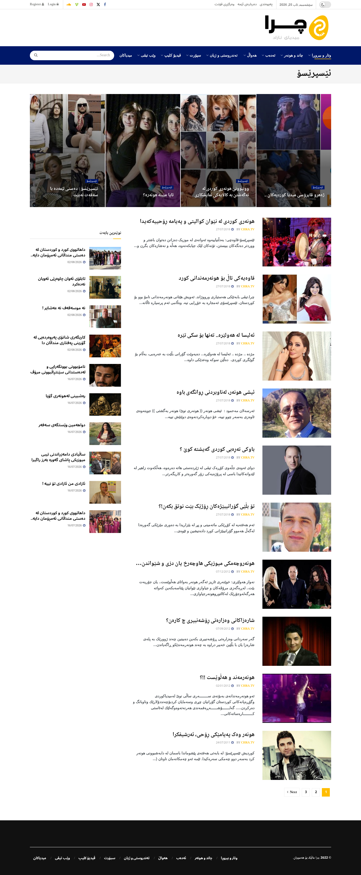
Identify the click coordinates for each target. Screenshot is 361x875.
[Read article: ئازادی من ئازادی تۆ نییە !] (105, 492)
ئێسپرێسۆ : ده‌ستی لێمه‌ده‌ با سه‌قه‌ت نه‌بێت (74, 192)
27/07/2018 (88, 205)
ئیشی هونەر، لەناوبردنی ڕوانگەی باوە (215, 392)
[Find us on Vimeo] (76, 4)
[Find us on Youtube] (84, 4)
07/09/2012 (223, 628)
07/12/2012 (223, 571)
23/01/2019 (314, 205)
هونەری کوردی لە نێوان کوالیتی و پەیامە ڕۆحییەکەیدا (197, 222)
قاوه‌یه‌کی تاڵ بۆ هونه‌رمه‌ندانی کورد (216, 278)
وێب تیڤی (148, 55)
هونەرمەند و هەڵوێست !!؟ (227, 678)
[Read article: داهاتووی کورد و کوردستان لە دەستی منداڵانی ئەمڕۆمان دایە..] (105, 258)
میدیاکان (125, 55)
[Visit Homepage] (298, 27)
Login (52, 4)
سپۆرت (195, 55)
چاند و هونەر (293, 55)
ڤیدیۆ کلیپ (172, 55)
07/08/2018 (239, 205)
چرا (318, 858)
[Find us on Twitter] (98, 4)
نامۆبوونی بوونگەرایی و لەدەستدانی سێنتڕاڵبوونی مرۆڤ (57, 369)
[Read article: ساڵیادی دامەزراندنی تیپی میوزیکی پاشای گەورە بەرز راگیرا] (105, 463)
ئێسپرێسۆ (318, 187)
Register (36, 4)
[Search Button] (34, 55)
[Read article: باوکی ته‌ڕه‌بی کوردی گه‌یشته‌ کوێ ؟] (296, 470)
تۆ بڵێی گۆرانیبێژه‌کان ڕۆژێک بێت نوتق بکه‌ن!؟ (206, 507)
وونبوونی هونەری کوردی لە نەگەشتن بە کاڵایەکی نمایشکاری (222, 192)
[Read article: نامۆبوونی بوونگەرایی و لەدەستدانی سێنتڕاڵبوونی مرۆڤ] (105, 375)
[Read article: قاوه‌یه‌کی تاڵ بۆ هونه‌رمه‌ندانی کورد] (296, 299)
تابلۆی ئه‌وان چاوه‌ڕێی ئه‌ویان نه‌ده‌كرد (61, 281)
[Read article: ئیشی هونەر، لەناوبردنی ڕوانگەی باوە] (296, 413)
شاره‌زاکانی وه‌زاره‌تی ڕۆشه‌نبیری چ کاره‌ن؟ (210, 621)
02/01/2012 (223, 686)
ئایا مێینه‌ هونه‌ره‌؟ (158, 195)
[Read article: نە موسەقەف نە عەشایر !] (105, 316)
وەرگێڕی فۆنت (224, 4)
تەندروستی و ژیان (224, 55)
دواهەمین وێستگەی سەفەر (62, 425)
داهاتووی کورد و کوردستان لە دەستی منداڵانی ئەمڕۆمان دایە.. (58, 252)
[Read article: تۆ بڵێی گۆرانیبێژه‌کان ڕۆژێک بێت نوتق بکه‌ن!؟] (296, 527)
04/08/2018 (163, 205)
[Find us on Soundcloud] (68, 4)
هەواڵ (252, 55)
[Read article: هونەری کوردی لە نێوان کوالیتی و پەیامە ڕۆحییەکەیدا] (296, 242)
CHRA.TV (247, 229)
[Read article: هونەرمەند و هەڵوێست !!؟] (296, 698)
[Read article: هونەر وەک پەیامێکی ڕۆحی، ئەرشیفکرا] (296, 755)
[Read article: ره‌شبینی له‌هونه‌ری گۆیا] (105, 404)
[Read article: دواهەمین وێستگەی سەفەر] (105, 433)
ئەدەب (270, 55)
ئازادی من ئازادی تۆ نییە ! (63, 483)
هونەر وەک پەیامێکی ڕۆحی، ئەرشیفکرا (213, 735)
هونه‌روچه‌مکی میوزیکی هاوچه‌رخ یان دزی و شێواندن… (195, 564)
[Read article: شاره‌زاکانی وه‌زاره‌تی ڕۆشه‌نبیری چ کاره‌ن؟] (296, 641)
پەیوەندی (266, 4)
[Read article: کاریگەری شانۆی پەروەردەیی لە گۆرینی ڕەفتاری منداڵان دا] (105, 346)
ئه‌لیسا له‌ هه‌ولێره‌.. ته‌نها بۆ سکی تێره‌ (216, 335)
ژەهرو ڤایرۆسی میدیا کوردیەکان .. (294, 195)
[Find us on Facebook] (105, 4)
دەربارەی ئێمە (247, 4)
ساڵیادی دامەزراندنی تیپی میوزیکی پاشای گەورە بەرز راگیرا (58, 457)
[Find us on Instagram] (91, 4)
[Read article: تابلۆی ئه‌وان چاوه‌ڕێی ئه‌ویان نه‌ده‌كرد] (105, 287)
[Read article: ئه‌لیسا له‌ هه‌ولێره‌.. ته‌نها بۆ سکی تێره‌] (296, 356)
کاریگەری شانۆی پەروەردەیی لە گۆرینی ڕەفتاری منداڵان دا (59, 340)
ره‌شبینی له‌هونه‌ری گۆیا (65, 396)
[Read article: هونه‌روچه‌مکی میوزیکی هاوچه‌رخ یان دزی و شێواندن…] (296, 584)
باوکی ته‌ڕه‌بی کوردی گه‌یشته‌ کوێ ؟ (217, 449)
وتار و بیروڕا (321, 55)
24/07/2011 (223, 742)
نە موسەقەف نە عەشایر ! (63, 308)
